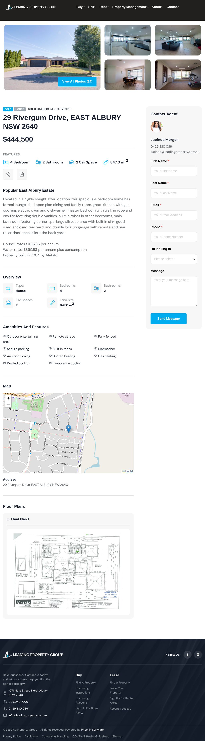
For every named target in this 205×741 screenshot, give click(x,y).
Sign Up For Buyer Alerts (87, 710)
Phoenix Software (92, 729)
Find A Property (86, 682)
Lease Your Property (117, 690)
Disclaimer (31, 736)
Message (157, 271)
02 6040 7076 (18, 702)
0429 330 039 (18, 708)
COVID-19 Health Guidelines (90, 736)
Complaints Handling (55, 736)
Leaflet (129, 471)
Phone (163, 227)
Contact (173, 7)
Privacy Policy (12, 736)
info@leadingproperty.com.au (28, 715)
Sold (8, 109)
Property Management (129, 7)
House (19, 109)
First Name (166, 161)
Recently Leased (120, 708)
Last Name (166, 183)
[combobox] (174, 259)
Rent (103, 7)
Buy (79, 7)
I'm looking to (161, 249)
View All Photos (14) (77, 81)
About (156, 7)
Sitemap (118, 736)
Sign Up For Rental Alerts (121, 700)
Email (162, 205)
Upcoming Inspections (83, 690)
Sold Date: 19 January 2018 (49, 109)
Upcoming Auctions (82, 700)
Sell (91, 7)
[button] (68, 429)
